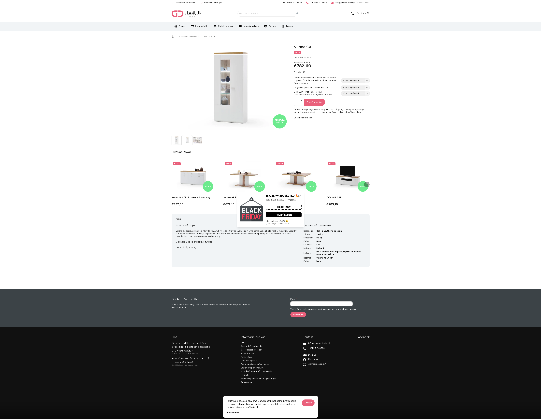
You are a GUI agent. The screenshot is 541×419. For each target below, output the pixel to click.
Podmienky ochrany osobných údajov (259, 379)
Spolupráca (246, 382)
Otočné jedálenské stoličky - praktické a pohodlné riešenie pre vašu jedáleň (191, 347)
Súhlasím (308, 403)
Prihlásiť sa (298, 315)
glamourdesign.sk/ (317, 364)
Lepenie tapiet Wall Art (252, 368)
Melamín (320, 248)
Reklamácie (246, 357)
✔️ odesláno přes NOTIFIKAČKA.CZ (278, 224)
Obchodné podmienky (251, 346)
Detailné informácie (303, 118)
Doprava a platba (249, 361)
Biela (318, 241)
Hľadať (299, 16)
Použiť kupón (284, 214)
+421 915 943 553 (316, 348)
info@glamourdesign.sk (319, 343)
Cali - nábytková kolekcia (329, 231)
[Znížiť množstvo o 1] (301, 104)
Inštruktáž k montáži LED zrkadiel (257, 371)
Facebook (313, 359)
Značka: (302, 57)
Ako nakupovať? (248, 353)
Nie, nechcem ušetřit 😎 (277, 221)
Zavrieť (315, 127)
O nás (244, 343)
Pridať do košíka (314, 102)
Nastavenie (233, 413)
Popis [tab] (178, 219)
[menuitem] (180, 26)
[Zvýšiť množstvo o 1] (301, 100)
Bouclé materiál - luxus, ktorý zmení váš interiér (190, 360)
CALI (318, 245)
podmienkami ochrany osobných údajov (337, 309)
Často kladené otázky (251, 350)
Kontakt (245, 375)
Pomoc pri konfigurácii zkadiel (255, 364)
